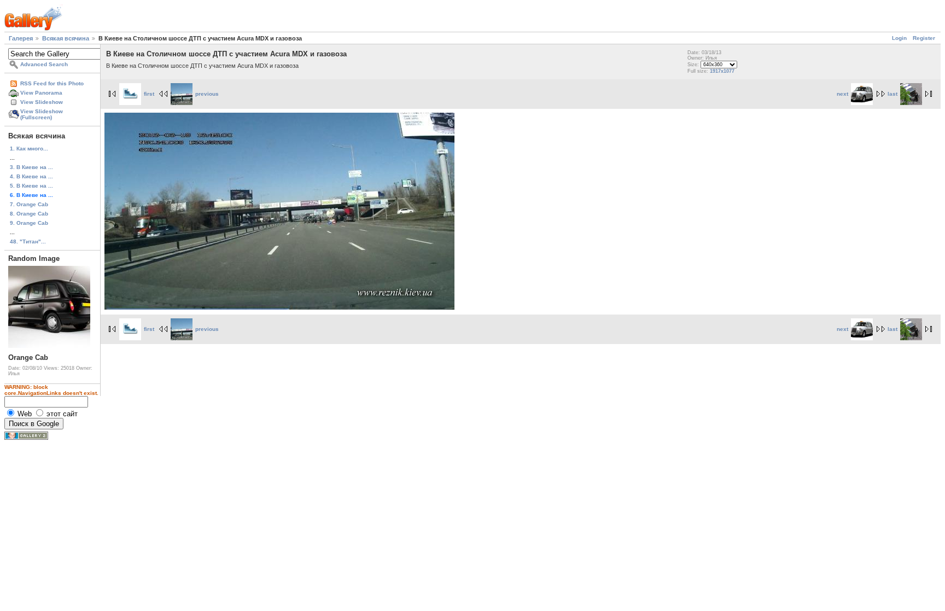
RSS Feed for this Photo (52, 83)
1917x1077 (722, 71)
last (892, 94)
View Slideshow (41, 102)
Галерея (21, 38)
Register (924, 38)
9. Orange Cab (29, 223)
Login (899, 38)
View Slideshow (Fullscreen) (41, 114)
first (149, 94)
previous (207, 94)
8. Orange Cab (29, 214)
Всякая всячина (65, 38)
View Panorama (41, 93)
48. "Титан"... (28, 241)
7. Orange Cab (29, 204)
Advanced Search (44, 64)
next (842, 94)
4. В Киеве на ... (31, 176)
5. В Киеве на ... (31, 186)
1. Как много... (29, 149)
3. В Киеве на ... (31, 167)
